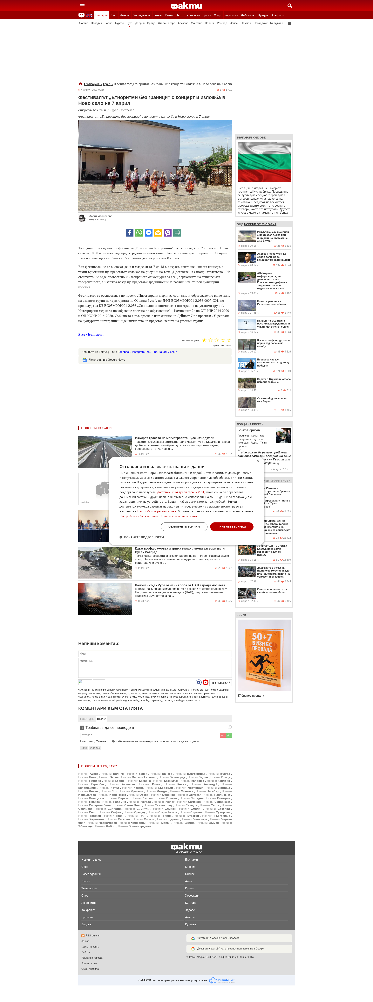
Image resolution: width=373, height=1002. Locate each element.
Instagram (138, 351)
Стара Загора (166, 23)
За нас (85, 941)
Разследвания (141, 15)
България (101, 15)
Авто (179, 15)
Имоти (169, 15)
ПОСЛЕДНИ (87, 719)
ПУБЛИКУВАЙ (221, 682)
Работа (85, 952)
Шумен (246, 23)
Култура (263, 15)
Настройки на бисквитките (138, 516)
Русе (129, 23)
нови (286, 480)
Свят (114, 15)
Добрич (140, 23)
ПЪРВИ (101, 719)
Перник (209, 23)
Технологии (192, 15)
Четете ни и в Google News (107, 359)
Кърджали (276, 23)
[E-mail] (158, 233)
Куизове (190, 924)
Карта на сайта (90, 946)
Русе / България (91, 334)
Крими (207, 15)
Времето (87, 917)
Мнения (124, 15)
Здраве (190, 910)
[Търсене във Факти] (290, 5)
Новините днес (91, 859)
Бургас (119, 23)
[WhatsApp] (139, 233)
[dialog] (186, 501)
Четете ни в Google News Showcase (218, 937)
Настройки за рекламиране (156, 511)
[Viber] (168, 233)
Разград (222, 23)
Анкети (189, 917)
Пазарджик (261, 23)
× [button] (257, 461)
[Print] (177, 233)
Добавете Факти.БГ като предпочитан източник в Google (230, 948)
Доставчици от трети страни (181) (181, 492)
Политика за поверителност (179, 516)
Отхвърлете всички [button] (184, 527)
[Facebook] (129, 233)
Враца (151, 23)
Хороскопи (231, 15)
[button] (141, 537)
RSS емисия (93, 935)
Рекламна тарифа (91, 957)
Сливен (234, 23)
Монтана (196, 23)
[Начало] (186, 6)
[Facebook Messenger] (149, 233)
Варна (108, 23)
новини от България (260, 224)
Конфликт (277, 15)
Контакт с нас (89, 963)
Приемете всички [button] (232, 527)
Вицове (86, 924)
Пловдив (96, 23)
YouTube (151, 351)
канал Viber (166, 351)
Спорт (218, 15)
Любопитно (248, 15)
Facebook (124, 351)
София (83, 23)
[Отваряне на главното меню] (82, 5)
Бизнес (157, 15)
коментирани (269, 480)
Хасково (183, 23)
